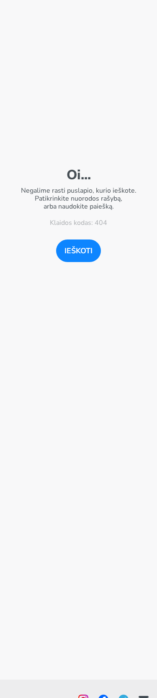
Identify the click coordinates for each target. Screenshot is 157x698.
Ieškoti (78, 251)
